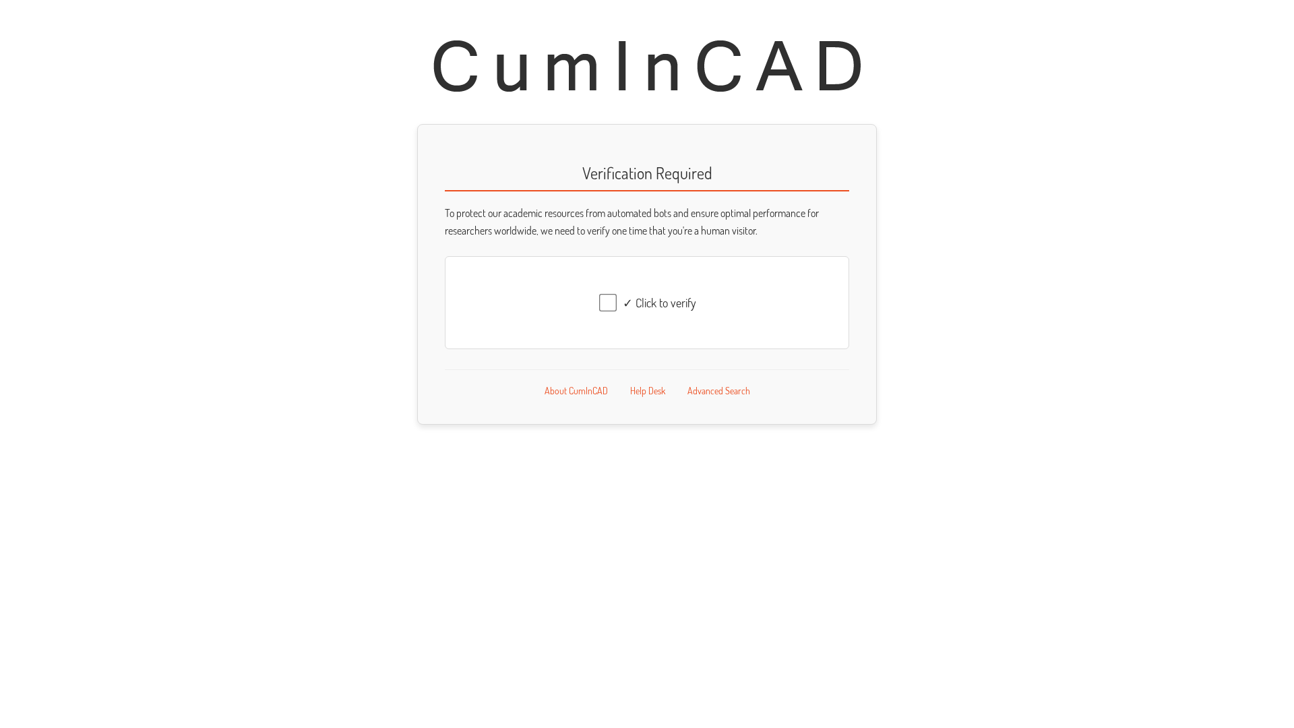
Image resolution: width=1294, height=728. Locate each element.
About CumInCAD (576, 390)
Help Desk (647, 390)
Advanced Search (718, 390)
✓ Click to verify (659, 302)
